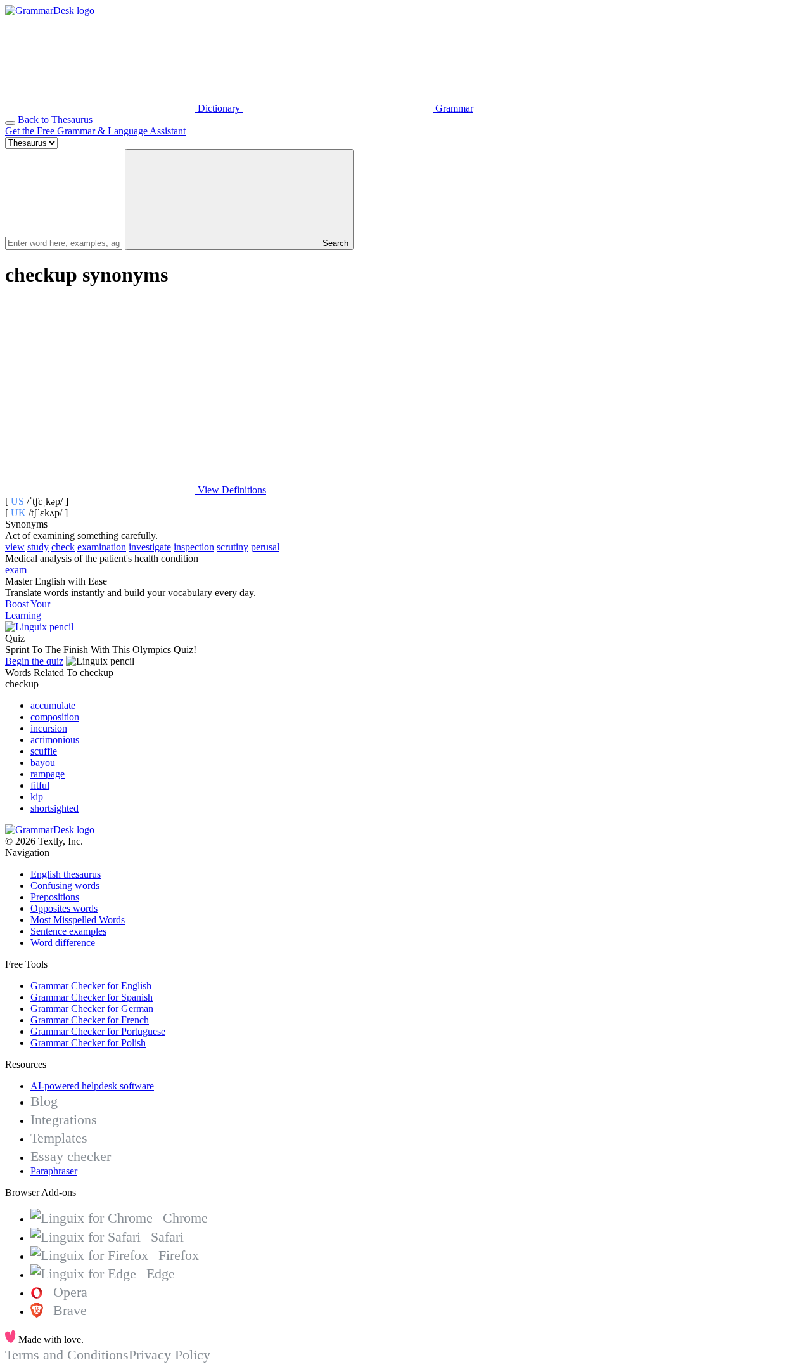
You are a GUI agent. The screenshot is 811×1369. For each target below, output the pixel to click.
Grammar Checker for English (90, 985)
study (38, 547)
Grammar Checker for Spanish (91, 997)
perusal (265, 547)
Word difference (62, 942)
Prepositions (54, 897)
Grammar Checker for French (89, 1020)
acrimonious (54, 739)
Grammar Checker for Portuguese (97, 1031)
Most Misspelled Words (77, 919)
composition (54, 716)
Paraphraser (53, 1170)
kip (36, 796)
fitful (39, 785)
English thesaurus (65, 874)
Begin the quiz (34, 661)
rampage (47, 774)
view (15, 547)
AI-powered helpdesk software (92, 1085)
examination (101, 547)
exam (16, 569)
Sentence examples (68, 931)
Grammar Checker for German (91, 1008)
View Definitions (230, 489)
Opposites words (64, 908)
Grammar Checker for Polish (88, 1042)
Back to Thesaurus (55, 119)
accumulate (52, 705)
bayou (42, 762)
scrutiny (232, 547)
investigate (150, 547)
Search (334, 243)
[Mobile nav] (10, 123)
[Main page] (49, 10)
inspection (194, 547)
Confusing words (64, 885)
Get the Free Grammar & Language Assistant (95, 131)
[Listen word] (100, 392)
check (63, 547)
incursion (48, 728)
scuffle (43, 751)
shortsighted (54, 808)
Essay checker (70, 1156)
